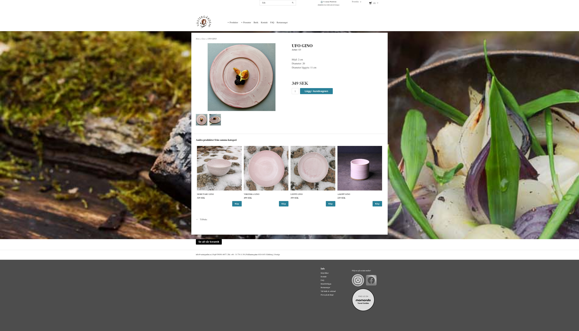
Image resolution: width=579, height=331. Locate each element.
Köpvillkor (325, 273)
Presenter (247, 22)
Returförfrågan (326, 284)
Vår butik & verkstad (328, 291)
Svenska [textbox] (355, 2)
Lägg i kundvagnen (316, 91)
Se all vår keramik (208, 241)
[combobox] (357, 2)
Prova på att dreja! (327, 295)
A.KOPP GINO (343, 194)
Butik (256, 22)
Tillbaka (202, 219)
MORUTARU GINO (205, 194)
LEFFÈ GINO (297, 194)
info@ (198, 254)
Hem (197, 38)
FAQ (272, 22)
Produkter (234, 22)
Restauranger (282, 22)
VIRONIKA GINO (251, 194)
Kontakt (264, 22)
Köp (237, 204)
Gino (204, 38)
